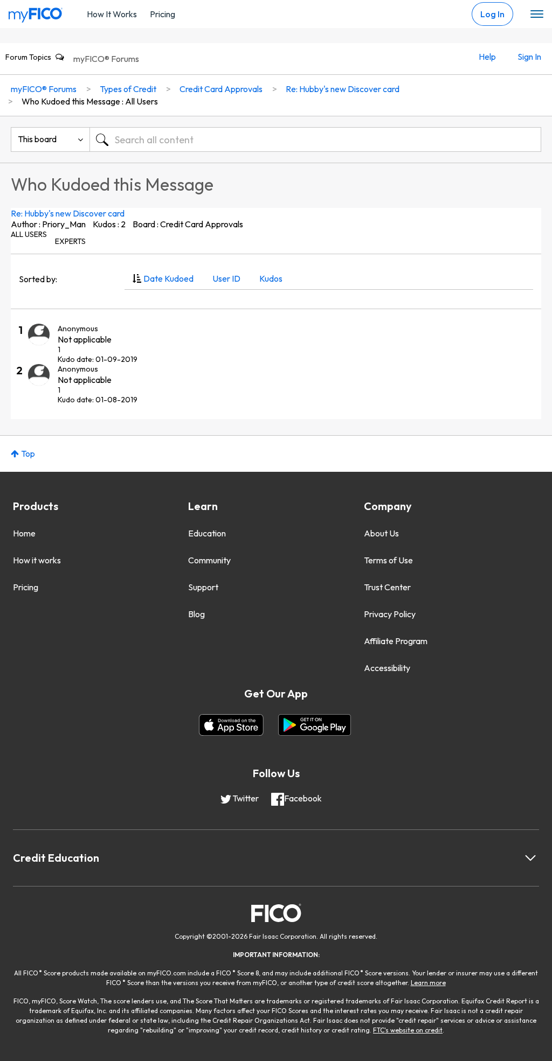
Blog (196, 614)
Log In (492, 14)
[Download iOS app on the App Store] (231, 725)
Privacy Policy (390, 614)
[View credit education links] (530, 858)
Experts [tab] (70, 241)
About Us (381, 533)
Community (209, 560)
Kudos (270, 278)
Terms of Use (388, 560)
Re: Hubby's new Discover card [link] (342, 88)
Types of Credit (128, 88)
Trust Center (387, 587)
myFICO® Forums (106, 58)
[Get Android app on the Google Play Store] (314, 725)
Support (203, 587)
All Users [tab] (29, 234)
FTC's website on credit (408, 1030)
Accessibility (387, 667)
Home (24, 533)
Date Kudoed (168, 278)
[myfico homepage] (35, 12)
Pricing (162, 14)
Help (487, 56)
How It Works (112, 14)
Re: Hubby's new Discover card (68, 213)
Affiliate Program (395, 641)
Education (207, 533)
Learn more (428, 983)
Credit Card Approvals (221, 88)
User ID (226, 278)
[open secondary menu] (537, 14)
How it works (37, 560)
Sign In (529, 56)
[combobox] (315, 139)
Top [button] (28, 453)
